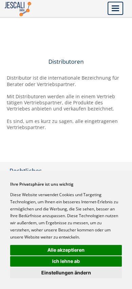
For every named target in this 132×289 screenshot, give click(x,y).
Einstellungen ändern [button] (66, 272)
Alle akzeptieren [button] (66, 250)
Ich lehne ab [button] (66, 261)
